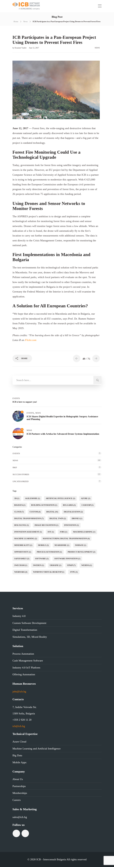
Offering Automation (23, 674)
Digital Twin (57, 518)
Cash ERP (87, 505)
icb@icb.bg (18, 726)
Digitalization (73, 512)
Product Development (81, 552)
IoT (51, 532)
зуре (74, 572)
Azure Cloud (19, 741)
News (25, 21)
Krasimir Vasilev (21, 48)
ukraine (55, 565)
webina (86, 565)
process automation (49, 552)
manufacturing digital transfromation (66, 538)
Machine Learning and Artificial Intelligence (36, 748)
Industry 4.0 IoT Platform (26, 667)
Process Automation (23, 653)
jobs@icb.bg (19, 691)
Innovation (71, 525)
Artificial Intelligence (60, 498)
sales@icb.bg (19, 817)
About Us (17, 779)
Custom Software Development (29, 622)
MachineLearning (84, 532)
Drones (77, 518)
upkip (71, 565)
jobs (63, 532)
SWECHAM (20, 565)
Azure (85, 498)
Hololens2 (21, 525)
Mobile (43, 545)
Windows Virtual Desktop (48, 572)
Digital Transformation (29, 518)
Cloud (19, 512)
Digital (52, 512)
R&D (15, 467)
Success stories (21, 474)
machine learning (25, 538)
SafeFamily (21, 558)
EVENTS (16, 398)
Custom (35, 512)
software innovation (67, 558)
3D (16, 498)
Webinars (20, 572)
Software (42, 558)
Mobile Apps (19, 762)
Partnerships (19, 786)
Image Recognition (46, 525)
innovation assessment (28, 532)
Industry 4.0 (19, 616)
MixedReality (23, 545)
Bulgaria (69, 505)
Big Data (17, 755)
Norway (80, 545)
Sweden (38, 565)
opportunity (22, 552)
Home (16, 21)
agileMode (32, 498)
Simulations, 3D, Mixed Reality (29, 636)
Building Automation (44, 505)
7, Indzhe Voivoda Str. (24, 707)
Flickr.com (30, 340)
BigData (19, 505)
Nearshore (61, 545)
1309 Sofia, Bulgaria (23, 713)
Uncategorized (20, 481)
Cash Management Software (27, 660)
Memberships (19, 793)
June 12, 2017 (34, 48)
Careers (16, 799)
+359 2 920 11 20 (21, 719)
